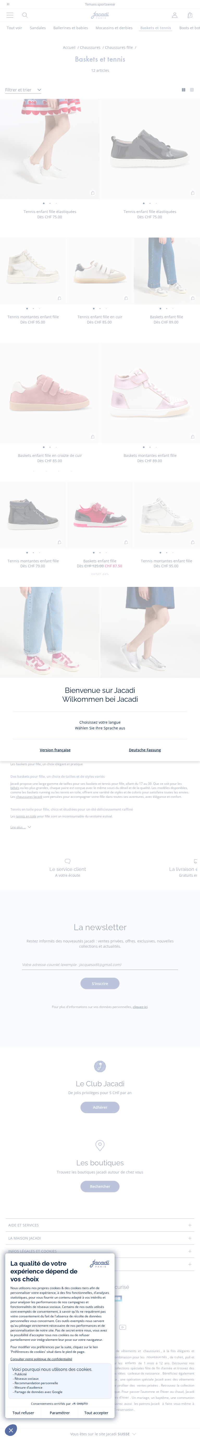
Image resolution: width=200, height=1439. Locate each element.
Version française (55, 749)
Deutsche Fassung (145, 749)
